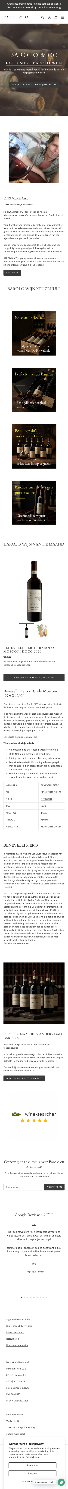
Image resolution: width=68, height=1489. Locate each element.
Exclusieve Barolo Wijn (34, 63)
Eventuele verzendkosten (35, 661)
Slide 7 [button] (40, 1297)
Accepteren (32, 1465)
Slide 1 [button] (21, 1297)
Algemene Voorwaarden (18, 1319)
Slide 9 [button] (46, 1297)
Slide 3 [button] (27, 1297)
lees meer (12, 272)
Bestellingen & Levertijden (19, 1326)
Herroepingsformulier (17, 1345)
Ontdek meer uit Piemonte (24, 1078)
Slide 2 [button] (24, 1297)
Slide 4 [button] (30, 1297)
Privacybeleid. (33, 1457)
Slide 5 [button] (34, 1297)
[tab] (21, 1297)
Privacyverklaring (15, 1332)
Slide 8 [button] (43, 1297)
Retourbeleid (12, 1339)
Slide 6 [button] (37, 1297)
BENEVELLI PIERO (50, 785)
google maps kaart (15, 1434)
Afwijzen (32, 1473)
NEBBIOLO (46, 799)
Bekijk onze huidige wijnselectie (34, 84)
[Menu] (62, 17)
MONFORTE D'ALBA (51, 792)
